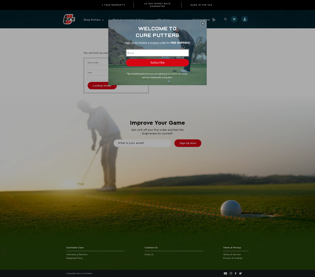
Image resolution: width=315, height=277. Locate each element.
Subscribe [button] (157, 62)
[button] (203, 24)
